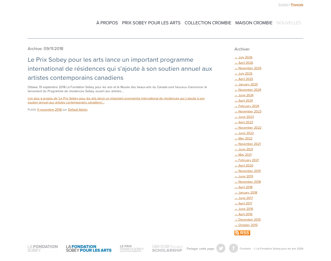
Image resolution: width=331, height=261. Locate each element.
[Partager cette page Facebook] (233, 248)
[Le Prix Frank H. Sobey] (132, 248)
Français (297, 4)
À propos (107, 22)
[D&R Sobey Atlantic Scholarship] (167, 248)
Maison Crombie (253, 22)
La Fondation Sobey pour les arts (59, 23)
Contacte (245, 248)
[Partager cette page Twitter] (220, 248)
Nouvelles (289, 22)
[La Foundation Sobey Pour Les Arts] (88, 248)
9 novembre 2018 (49, 109)
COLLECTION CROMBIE (208, 22)
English (284, 4)
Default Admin (78, 109)
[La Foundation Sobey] (43, 248)
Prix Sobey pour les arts (151, 22)
